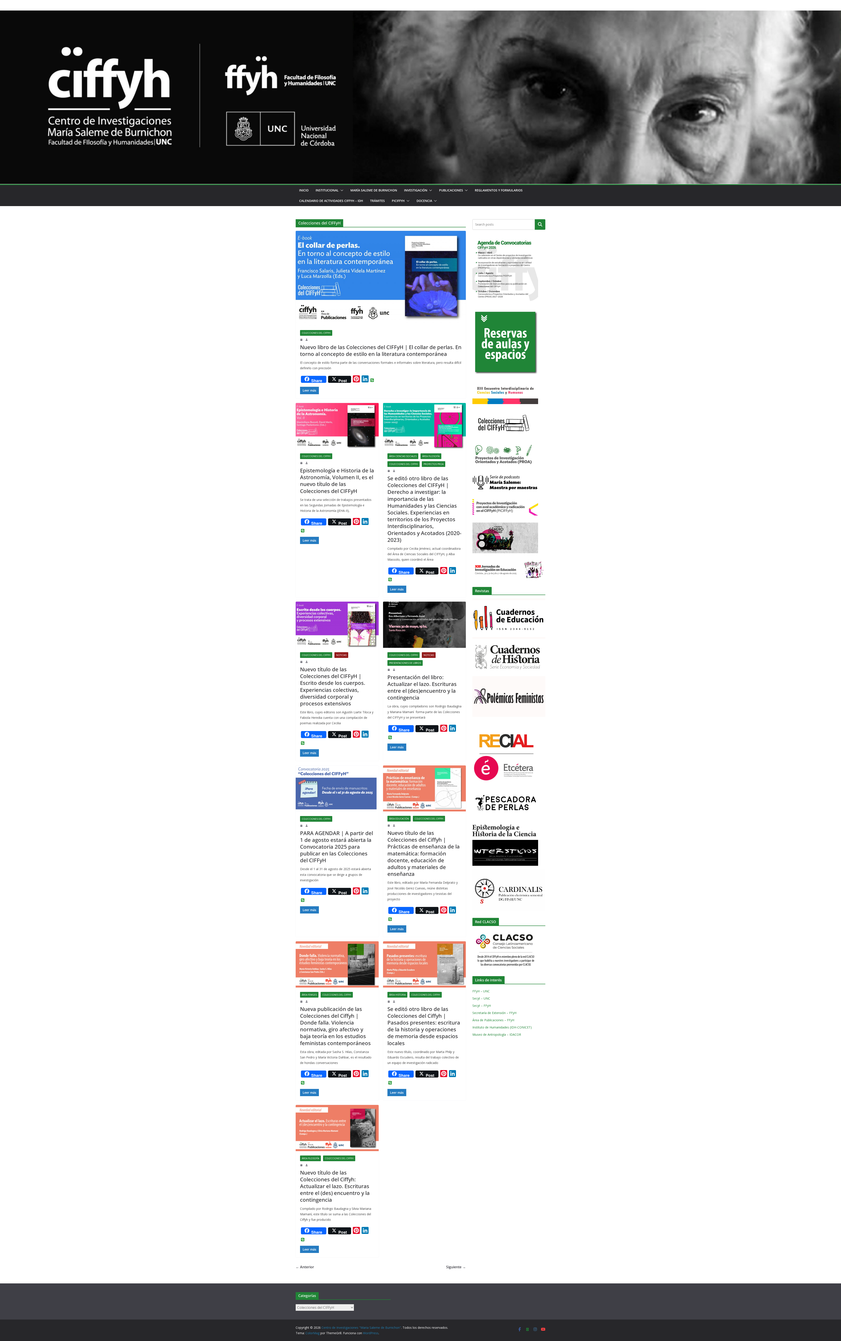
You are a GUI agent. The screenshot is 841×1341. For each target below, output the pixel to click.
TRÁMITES (377, 201)
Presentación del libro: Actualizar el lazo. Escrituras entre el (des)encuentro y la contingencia (422, 687)
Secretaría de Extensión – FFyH (494, 1013)
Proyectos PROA (433, 464)
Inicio (304, 190)
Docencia (424, 201)
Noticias (341, 655)
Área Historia (397, 994)
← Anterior (305, 1267)
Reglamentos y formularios (499, 190)
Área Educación (399, 818)
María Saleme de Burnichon (373, 190)
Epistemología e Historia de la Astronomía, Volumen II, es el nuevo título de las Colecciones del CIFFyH (337, 481)
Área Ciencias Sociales (403, 456)
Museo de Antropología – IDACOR (496, 1034)
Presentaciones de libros (405, 662)
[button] (341, 190)
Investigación (415, 190)
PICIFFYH (398, 201)
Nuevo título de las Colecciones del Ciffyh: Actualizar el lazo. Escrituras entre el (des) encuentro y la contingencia (335, 1186)
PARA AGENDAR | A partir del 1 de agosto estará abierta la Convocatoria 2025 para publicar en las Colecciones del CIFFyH (336, 846)
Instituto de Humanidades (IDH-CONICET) (502, 1027)
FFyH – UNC (481, 991)
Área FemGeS (309, 994)
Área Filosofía (431, 456)
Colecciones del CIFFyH (316, 332)
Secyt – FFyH (481, 1006)
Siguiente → (456, 1267)
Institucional (327, 190)
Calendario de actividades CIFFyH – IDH (331, 201)
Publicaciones (451, 190)
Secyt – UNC (481, 998)
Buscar (540, 224)
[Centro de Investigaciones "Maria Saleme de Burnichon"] (420, 13)
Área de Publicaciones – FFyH (493, 1020)
